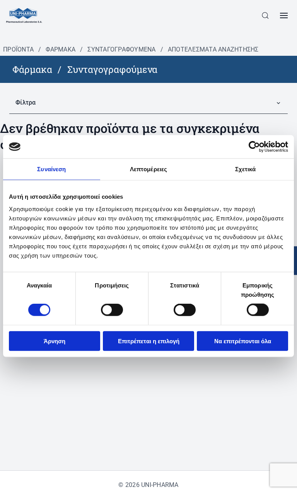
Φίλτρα (25, 102)
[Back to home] (24, 15)
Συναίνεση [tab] (51, 169)
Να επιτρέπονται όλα (242, 340)
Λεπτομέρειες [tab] (148, 169)
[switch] (112, 310)
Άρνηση (54, 340)
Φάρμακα (60, 49)
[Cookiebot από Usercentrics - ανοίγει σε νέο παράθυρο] (254, 147)
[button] (265, 15)
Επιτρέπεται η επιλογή (148, 340)
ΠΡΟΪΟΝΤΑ (18, 49)
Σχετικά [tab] (245, 169)
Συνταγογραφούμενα (121, 49)
